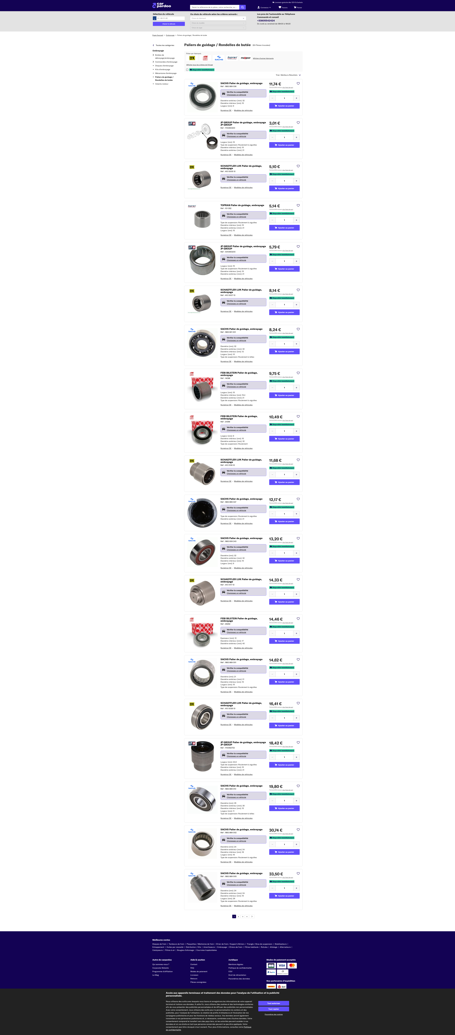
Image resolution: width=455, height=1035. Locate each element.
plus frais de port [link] (287, 87)
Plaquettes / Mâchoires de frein (200, 944)
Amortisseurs (209, 947)
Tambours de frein (176, 944)
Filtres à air (170, 950)
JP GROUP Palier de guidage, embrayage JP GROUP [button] (243, 123)
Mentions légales (235, 964)
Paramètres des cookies (274, 1014)
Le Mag (155, 975)
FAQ (192, 968)
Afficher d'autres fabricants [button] (263, 58)
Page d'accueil (157, 35)
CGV (230, 971)
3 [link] (242, 916)
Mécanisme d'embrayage (166, 73)
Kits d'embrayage (162, 69)
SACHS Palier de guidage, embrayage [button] (241, 83)
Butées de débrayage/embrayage (165, 56)
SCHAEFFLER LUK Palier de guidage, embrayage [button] (241, 167)
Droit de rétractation (237, 975)
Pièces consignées (198, 982)
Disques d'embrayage (164, 65)
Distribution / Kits (193, 947)
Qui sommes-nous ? (160, 964)
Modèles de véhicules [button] (243, 110)
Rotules (264, 947)
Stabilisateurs (281, 944)
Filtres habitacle (252, 947)
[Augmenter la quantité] (296, 98)
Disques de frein (159, 944)
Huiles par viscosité (175, 947)
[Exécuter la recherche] (242, 7)
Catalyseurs (157, 950)
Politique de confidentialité (240, 968)
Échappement (158, 947)
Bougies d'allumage (185, 950)
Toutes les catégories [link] (165, 45)
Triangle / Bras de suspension (259, 944)
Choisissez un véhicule (236, 95)
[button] (192, 58)
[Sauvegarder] (298, 83)
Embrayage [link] (158, 51)
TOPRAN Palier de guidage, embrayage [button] (242, 205)
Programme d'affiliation (162, 971)
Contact (193, 964)
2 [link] (238, 916)
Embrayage (170, 35)
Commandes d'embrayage (166, 62)
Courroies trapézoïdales (206, 950)
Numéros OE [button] (226, 110)
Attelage (273, 947)
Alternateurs (285, 947)
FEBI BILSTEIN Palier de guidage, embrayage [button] (239, 374)
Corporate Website (160, 968)
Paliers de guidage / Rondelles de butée (192, 35)
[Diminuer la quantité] (272, 98)
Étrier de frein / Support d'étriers (230, 944)
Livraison (194, 975)
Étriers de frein (235, 947)
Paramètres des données (239, 978)
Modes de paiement (198, 971)
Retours (193, 978)
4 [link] (246, 916)
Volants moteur (161, 84)
